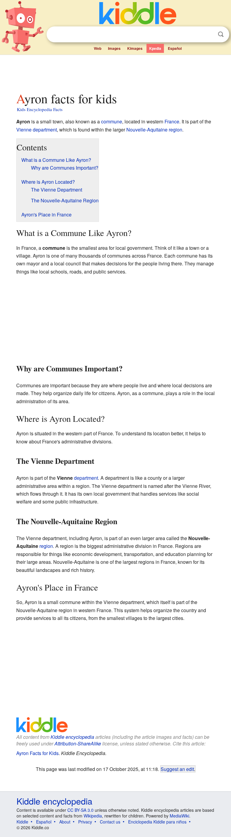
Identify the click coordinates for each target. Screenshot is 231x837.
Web (97, 48)
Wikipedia (93, 816)
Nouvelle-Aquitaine (147, 129)
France (172, 121)
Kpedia (155, 48)
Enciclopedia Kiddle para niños (157, 822)
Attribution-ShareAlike (77, 743)
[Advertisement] (115, 71)
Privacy (85, 822)
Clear (208, 34)
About (64, 822)
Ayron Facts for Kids (37, 753)
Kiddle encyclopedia (72, 736)
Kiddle (22, 822)
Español (175, 48)
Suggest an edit (177, 769)
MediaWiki (179, 816)
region (175, 129)
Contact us (110, 822)
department (45, 129)
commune (111, 121)
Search (221, 34)
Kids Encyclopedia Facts (40, 109)
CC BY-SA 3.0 (80, 810)
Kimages (135, 48)
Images (114, 48)
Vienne (24, 129)
